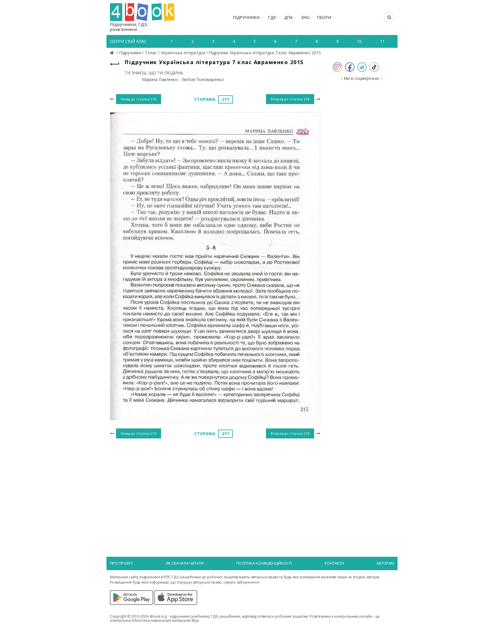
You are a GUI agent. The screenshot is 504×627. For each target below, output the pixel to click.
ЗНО (305, 17)
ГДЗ (272, 17)
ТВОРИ (323, 17)
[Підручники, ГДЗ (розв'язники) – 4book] (112, 52)
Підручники (246, 17)
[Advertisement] (215, 488)
